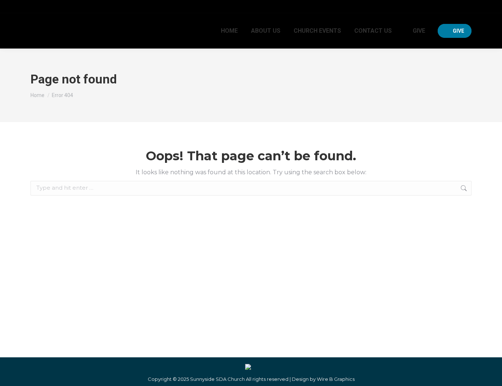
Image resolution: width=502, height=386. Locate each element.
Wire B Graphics (336, 379)
